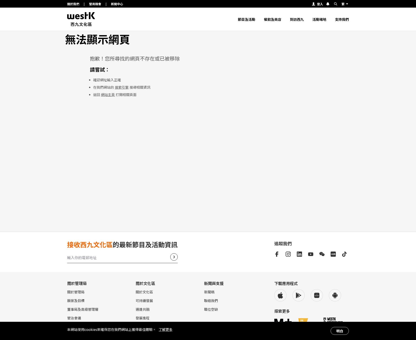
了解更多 (165, 329)
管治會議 (74, 317)
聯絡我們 (211, 300)
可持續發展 (144, 300)
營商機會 (95, 4)
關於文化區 (144, 291)
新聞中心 (117, 4)
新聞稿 (209, 291)
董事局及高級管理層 (82, 309)
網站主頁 (108, 94)
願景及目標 (75, 300)
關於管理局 (75, 291)
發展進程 (143, 317)
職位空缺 (211, 309)
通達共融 (143, 309)
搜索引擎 (122, 87)
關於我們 (73, 4)
